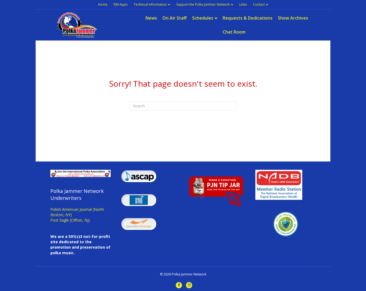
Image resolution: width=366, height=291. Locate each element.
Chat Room (234, 32)
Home (102, 4)
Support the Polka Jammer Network (203, 4)
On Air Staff (174, 18)
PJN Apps (121, 4)
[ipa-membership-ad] (80, 172)
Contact (259, 4)
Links (243, 4)
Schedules (202, 18)
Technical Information (150, 4)
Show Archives (293, 18)
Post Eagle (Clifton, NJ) (70, 220)
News (151, 18)
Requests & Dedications (247, 18)
